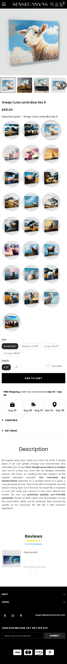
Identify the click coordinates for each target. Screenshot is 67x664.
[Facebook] (5, 615)
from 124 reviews (33, 544)
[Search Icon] (52, 4)
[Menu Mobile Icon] (4, 4)
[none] (7, 85)
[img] (33, 540)
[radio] (11, 130)
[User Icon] (57, 4)
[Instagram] (13, 615)
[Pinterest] (21, 615)
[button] (31, 572)
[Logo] (30, 4)
